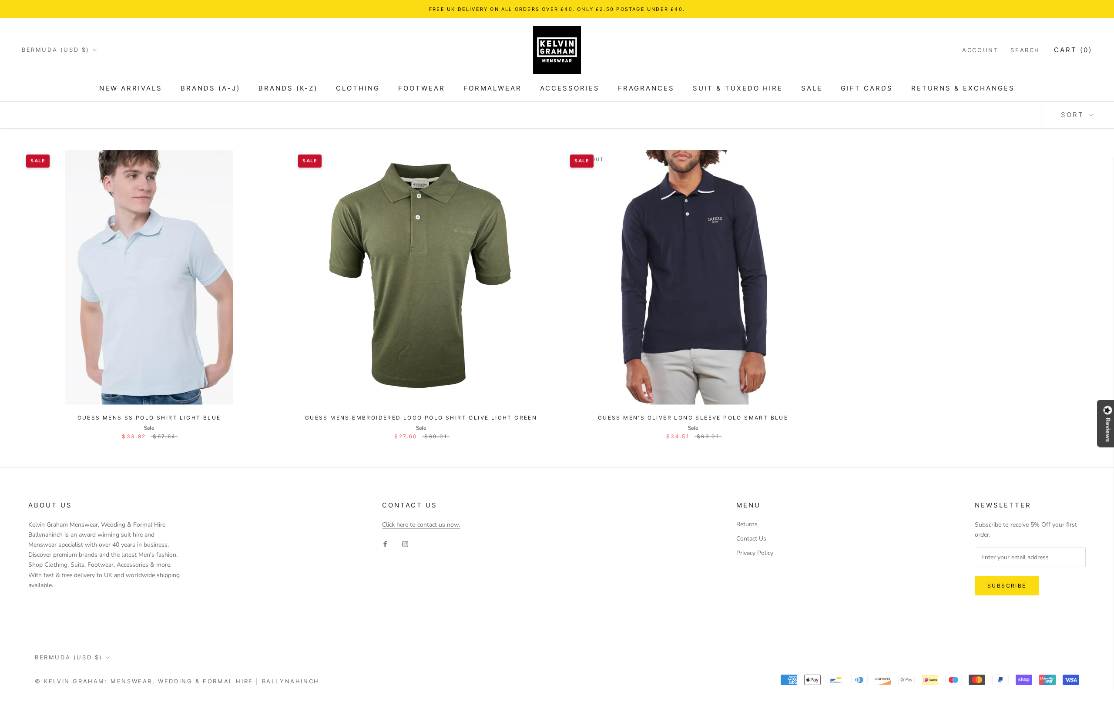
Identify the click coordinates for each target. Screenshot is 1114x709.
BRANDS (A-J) (210, 88)
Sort (1074, 115)
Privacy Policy (754, 553)
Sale (811, 88)
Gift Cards (867, 88)
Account (980, 50)
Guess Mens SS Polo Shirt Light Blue (149, 417)
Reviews (1107, 430)
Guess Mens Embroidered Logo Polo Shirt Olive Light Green (421, 417)
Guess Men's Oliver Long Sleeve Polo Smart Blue (693, 417)
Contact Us (751, 538)
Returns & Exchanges (963, 88)
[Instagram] (405, 543)
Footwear (421, 88)
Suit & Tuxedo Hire (738, 88)
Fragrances (646, 88)
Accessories (570, 88)
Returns (747, 524)
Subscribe (1007, 585)
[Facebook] (385, 543)
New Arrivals (130, 88)
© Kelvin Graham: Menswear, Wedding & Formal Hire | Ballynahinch (177, 681)
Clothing (358, 88)
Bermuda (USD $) (56, 49)
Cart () (1073, 50)
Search (1025, 50)
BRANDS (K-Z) (288, 88)
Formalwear (492, 88)
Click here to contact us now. (421, 525)
